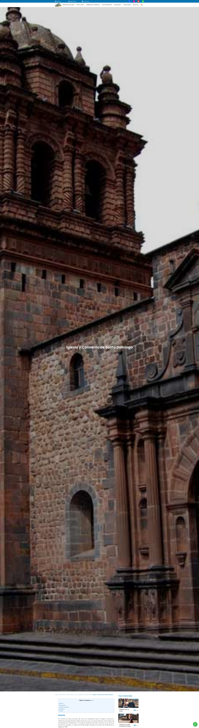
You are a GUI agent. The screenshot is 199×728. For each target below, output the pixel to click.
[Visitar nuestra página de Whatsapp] (143, 1)
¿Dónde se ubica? (64, 707)
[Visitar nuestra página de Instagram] (134, 1)
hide (92, 700)
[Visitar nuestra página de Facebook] (129, 1)
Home (56, 694)
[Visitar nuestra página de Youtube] (138, 1)
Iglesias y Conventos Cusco (85, 694)
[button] (69, 5)
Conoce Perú (62, 694)
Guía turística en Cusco (72, 694)
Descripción (62, 705)
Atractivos (61, 709)
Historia (61, 703)
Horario (61, 711)
